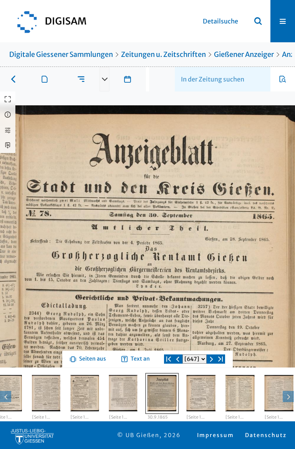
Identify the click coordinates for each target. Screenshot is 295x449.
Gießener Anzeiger (244, 54)
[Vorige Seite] (177, 359)
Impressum (215, 435)
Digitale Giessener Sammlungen (61, 54)
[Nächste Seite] (211, 359)
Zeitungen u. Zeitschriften (163, 54)
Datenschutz (266, 435)
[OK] (258, 21)
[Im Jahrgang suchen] (282, 79)
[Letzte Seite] (220, 359)
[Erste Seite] (168, 359)
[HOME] (48, 21)
